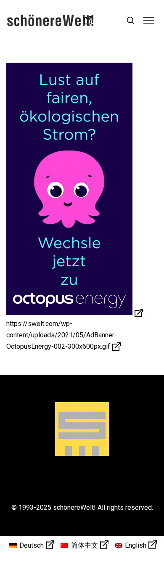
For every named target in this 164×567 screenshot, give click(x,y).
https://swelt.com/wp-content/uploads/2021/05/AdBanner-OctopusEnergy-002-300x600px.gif (61, 335)
